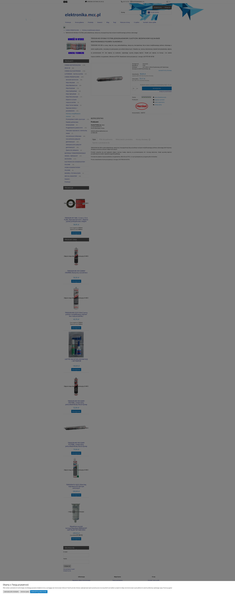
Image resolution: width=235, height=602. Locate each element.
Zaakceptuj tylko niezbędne (11, 591)
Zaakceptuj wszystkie (38, 591)
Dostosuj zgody (25, 591)
